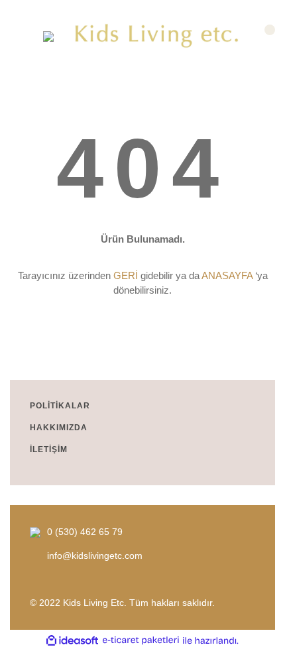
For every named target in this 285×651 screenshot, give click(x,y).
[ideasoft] (72, 641)
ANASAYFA (227, 275)
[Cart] (263, 36)
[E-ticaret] (141, 641)
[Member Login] (21, 36)
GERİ (125, 275)
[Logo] (157, 36)
